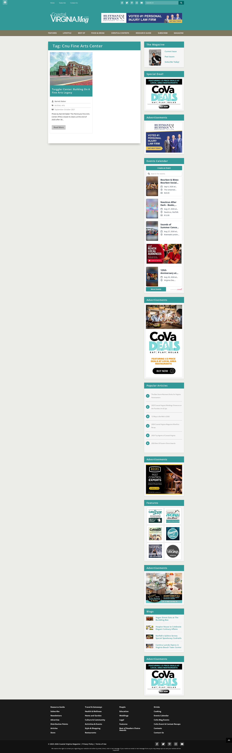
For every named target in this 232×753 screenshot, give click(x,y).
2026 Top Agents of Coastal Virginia (163, 435)
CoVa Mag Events (161, 720)
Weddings (123, 715)
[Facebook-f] (122, 2)
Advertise (55, 720)
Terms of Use (101, 744)
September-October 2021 (65, 109)
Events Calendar (161, 715)
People (122, 707)
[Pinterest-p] (131, 2)
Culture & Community (95, 720)
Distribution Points (59, 724)
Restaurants (90, 732)
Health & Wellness (93, 711)
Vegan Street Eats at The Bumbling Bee (167, 618)
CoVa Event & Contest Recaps (167, 724)
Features (123, 724)
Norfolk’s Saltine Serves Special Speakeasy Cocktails (168, 636)
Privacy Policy (88, 744)
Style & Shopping (92, 728)
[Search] (181, 3)
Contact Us (74, 3)
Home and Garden (93, 715)
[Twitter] (127, 2)
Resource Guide (58, 707)
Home (52, 3)
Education (124, 711)
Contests (158, 728)
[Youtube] (141, 2)
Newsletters (56, 715)
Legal (121, 720)
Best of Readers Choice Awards (129, 729)
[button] (5, 2)
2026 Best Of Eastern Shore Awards (163, 443)
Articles (54, 728)
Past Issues (169, 56)
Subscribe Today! (172, 62)
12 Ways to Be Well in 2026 (160, 416)
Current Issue (171, 51)
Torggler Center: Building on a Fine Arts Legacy (71, 91)
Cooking (157, 711)
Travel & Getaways (93, 707)
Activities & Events (93, 724)
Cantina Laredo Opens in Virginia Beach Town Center (168, 646)
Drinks (157, 707)
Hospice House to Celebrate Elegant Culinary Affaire (168, 627)
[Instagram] (136, 2)
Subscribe (62, 3)
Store (53, 732)
